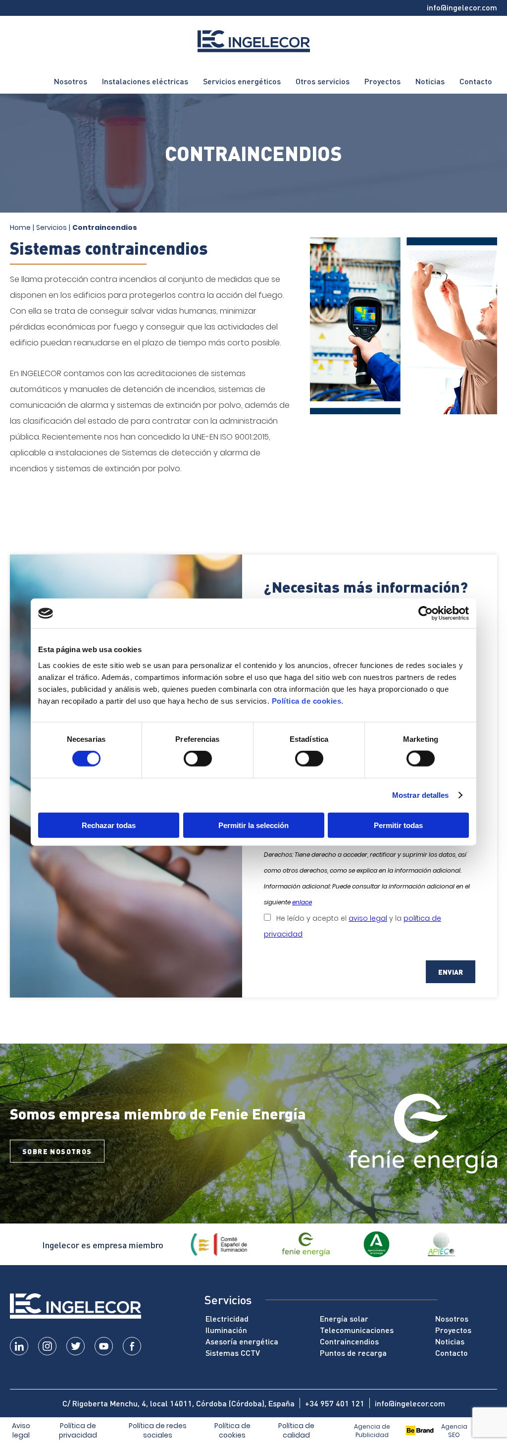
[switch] (198, 759)
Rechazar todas (109, 825)
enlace (302, 902)
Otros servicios (323, 81)
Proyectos (382, 81)
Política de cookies (307, 700)
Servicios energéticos (242, 81)
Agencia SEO (454, 1430)
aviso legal (368, 918)
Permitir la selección (253, 825)
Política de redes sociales (158, 1430)
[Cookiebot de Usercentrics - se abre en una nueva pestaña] (425, 613)
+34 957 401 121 (334, 1403)
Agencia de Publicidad (372, 1430)
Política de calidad (296, 1430)
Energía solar (344, 1318)
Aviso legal (21, 1430)
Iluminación (226, 1330)
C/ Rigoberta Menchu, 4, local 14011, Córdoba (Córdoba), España (178, 1403)
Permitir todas (398, 825)
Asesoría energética (241, 1341)
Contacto (475, 81)
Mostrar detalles (420, 795)
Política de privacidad (78, 1430)
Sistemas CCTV (232, 1352)
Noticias (430, 81)
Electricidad (227, 1318)
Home (20, 227)
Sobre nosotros (57, 1151)
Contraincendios (349, 1341)
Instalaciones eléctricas (145, 81)
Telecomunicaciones (357, 1330)
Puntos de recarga (353, 1352)
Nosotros (70, 81)
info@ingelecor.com (462, 7)
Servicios (51, 227)
